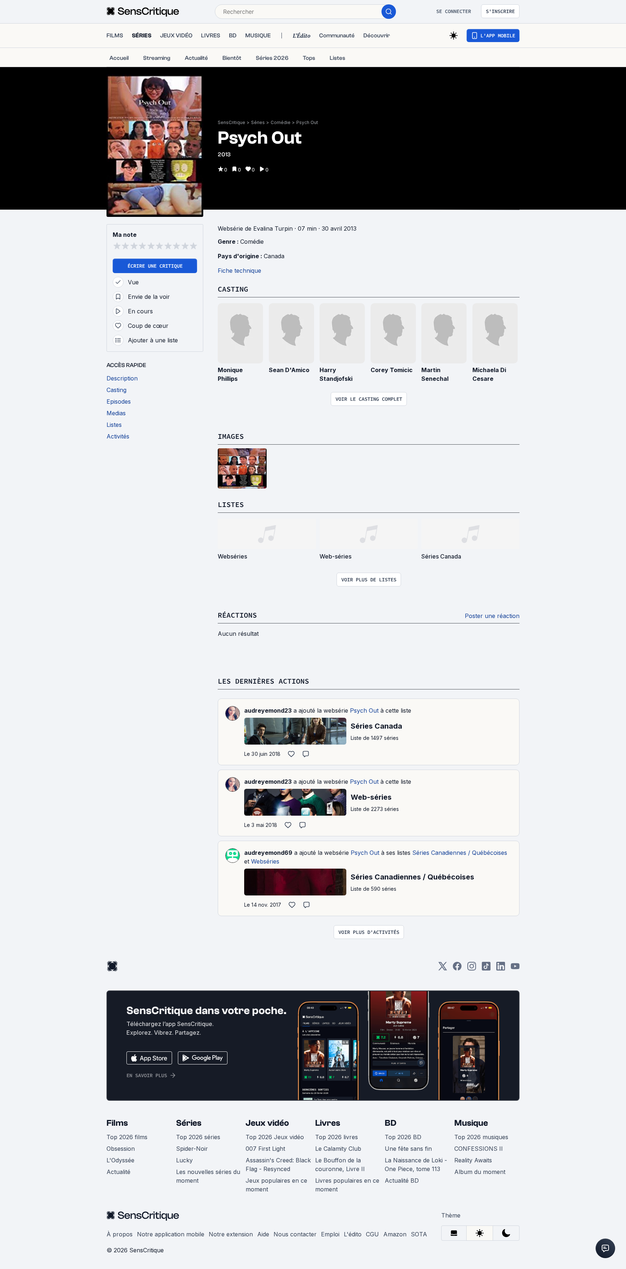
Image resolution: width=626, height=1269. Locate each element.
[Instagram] (471, 968)
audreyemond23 (268, 710)
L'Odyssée (120, 1160)
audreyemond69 (268, 852)
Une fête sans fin (408, 1148)
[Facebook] (457, 968)
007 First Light (265, 1148)
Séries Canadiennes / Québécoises (459, 852)
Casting (233, 288)
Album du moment (479, 1171)
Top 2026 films (127, 1137)
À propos (120, 1234)
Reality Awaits (473, 1160)
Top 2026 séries (198, 1137)
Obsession (121, 1148)
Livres (327, 1123)
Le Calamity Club (338, 1148)
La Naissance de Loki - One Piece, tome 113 (416, 1165)
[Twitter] (442, 968)
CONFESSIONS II (478, 1148)
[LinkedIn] (500, 968)
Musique (471, 1123)
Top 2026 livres (336, 1137)
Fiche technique (239, 270)
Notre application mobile (170, 1234)
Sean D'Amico (289, 370)
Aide (263, 1234)
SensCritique (231, 122)
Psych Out (307, 122)
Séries (258, 122)
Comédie (281, 122)
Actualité (118, 1171)
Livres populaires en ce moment (347, 1185)
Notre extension (231, 1234)
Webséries (265, 861)
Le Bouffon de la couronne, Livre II (340, 1165)
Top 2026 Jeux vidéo (275, 1137)
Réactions (237, 614)
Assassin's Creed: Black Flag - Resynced (278, 1165)
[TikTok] (486, 968)
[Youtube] (515, 968)
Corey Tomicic (392, 370)
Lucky (184, 1160)
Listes (231, 504)
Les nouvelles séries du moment (208, 1176)
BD (390, 1123)
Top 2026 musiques (481, 1137)
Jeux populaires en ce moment (276, 1185)
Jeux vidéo (267, 1123)
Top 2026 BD (403, 1137)
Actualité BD (402, 1180)
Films (117, 1123)
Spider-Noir (192, 1148)
